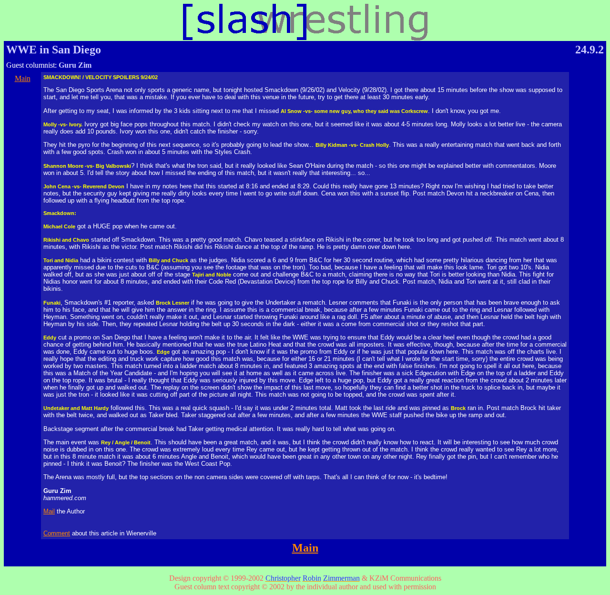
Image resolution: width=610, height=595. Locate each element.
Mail (49, 511)
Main (22, 78)
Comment (56, 533)
